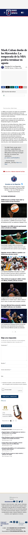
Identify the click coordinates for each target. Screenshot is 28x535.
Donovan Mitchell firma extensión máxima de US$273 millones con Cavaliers (13, 306)
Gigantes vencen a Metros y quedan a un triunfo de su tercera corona (13, 253)
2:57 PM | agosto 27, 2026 (7, 456)
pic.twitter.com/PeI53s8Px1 (12, 158)
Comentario (4, 345)
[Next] (15, 332)
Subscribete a (15, 171)
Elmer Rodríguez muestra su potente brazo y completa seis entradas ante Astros (13, 438)
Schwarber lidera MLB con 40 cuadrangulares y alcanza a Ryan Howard (13, 448)
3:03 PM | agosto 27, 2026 (7, 450)
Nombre (3, 363)
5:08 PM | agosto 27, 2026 (7, 440)
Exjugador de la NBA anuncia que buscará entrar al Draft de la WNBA (13, 227)
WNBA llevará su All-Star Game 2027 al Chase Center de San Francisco (12, 200)
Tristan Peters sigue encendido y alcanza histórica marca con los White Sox (12, 443)
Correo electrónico (6, 369)
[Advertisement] (14, 32)
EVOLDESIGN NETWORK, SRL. (18, 531)
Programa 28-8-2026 (7, 429)
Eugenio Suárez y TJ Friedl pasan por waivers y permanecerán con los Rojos (13, 432)
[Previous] (13, 332)
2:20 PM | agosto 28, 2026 (17, 429)
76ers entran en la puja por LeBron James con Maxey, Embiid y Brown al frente (13, 279)
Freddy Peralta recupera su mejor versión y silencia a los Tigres (12, 454)
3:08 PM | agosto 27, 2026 (7, 445)
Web (2, 376)
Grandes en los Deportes (13, 66)
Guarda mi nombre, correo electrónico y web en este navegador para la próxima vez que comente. (15, 383)
